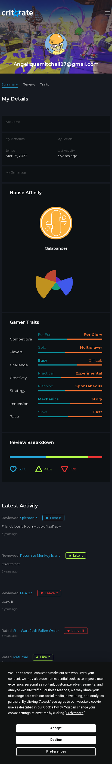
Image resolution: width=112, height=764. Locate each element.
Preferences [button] (74, 713)
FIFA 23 (26, 593)
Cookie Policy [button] (53, 707)
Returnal (20, 657)
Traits (44, 84)
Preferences (56, 751)
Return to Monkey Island (40, 555)
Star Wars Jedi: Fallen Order (36, 631)
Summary (10, 84)
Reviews (29, 84)
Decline (56, 740)
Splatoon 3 (29, 518)
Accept (56, 728)
